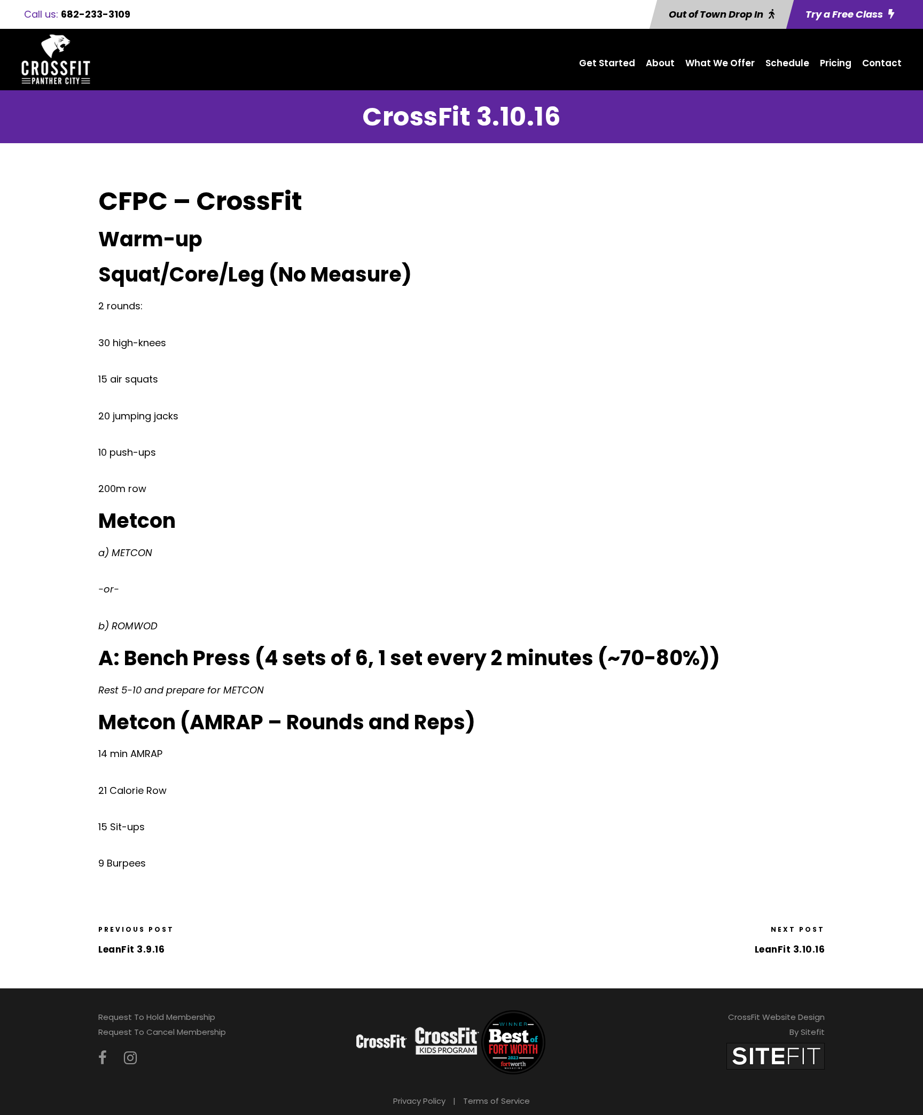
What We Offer (720, 63)
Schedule (787, 63)
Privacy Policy (419, 1100)
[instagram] (130, 1058)
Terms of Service (496, 1100)
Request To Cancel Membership (162, 1032)
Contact (882, 63)
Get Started (607, 63)
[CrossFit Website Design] (775, 1055)
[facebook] (102, 1058)
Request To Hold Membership (156, 1017)
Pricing (835, 63)
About (660, 63)
